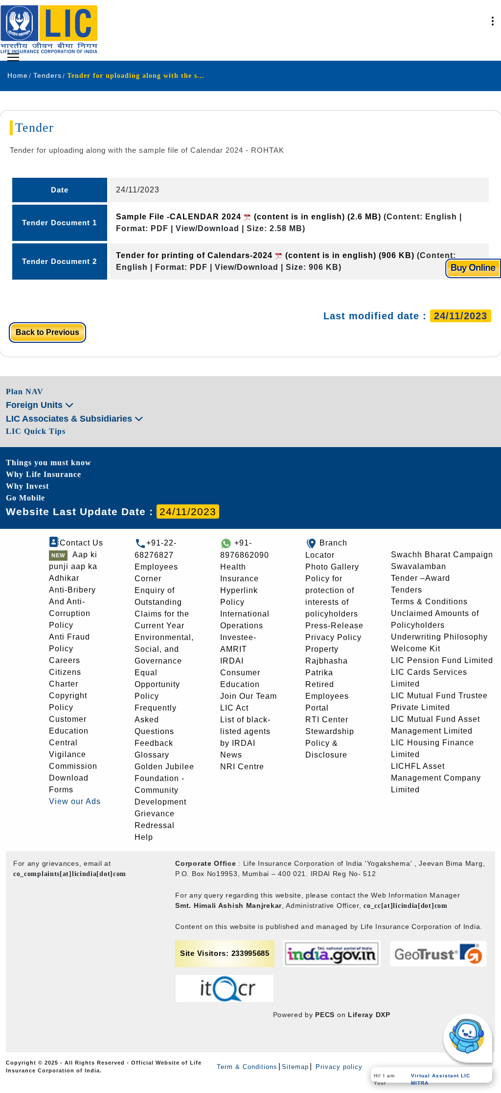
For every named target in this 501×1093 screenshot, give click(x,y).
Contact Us (81, 543)
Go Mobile (25, 498)
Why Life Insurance (43, 474)
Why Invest (27, 486)
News (231, 755)
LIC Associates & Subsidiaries (70, 419)
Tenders (406, 590)
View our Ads (75, 801)
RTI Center (326, 719)
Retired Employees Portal (327, 696)
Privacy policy (338, 1066)
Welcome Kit (415, 648)
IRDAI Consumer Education (240, 673)
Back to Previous (47, 332)
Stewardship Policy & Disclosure (329, 743)
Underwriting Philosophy (439, 637)
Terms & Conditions (429, 601)
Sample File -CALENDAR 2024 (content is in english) (248, 217)
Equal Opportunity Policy (157, 684)
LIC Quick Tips (36, 431)
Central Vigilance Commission (73, 754)
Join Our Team (248, 696)
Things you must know (48, 462)
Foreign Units (35, 405)
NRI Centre (242, 766)
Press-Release (334, 625)
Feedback (154, 743)
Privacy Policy (333, 637)
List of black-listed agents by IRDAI (245, 731)
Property (322, 649)
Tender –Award (420, 578)
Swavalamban (418, 566)
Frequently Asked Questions (156, 720)
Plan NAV (25, 391)
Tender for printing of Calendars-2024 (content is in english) (265, 255)
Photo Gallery (332, 567)
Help (144, 837)
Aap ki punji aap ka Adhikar (73, 566)
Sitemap (295, 1066)
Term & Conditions (247, 1066)
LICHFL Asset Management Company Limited (436, 778)
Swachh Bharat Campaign (442, 554)
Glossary (152, 755)
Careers (64, 660)
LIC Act (234, 708)
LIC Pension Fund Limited (442, 660)
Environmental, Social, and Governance (164, 649)
